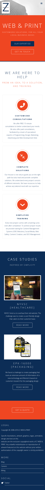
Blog (2, 462)
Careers (4, 466)
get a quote (22, 410)
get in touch (22, 51)
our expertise (22, 43)
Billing (3, 470)
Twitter (7, 483)
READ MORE (22, 325)
